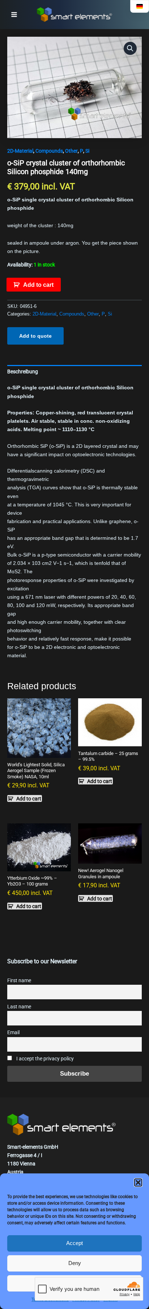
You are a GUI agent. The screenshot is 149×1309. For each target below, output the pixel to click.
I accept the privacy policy (44, 1059)
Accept (74, 1243)
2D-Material (20, 151)
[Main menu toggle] (14, 14)
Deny (74, 1263)
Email (13, 1032)
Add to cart (38, 285)
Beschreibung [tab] (22, 371)
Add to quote (35, 336)
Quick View (39, 752)
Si (87, 151)
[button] (138, 1182)
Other (71, 151)
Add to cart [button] (28, 799)
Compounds (49, 151)
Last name (19, 1007)
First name (19, 980)
